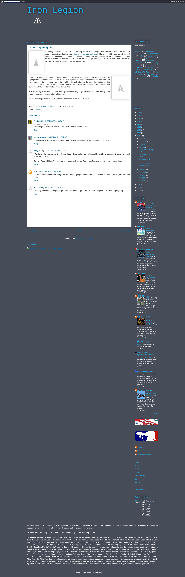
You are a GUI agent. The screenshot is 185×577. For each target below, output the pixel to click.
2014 (139, 127)
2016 (139, 121)
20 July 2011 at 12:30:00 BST (52, 121)
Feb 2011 (142, 181)
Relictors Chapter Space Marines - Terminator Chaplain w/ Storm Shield (151, 207)
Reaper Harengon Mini (144, 373)
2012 (139, 133)
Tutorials (138, 482)
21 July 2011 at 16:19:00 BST (56, 187)
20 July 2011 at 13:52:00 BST (56, 151)
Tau (136, 479)
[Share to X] (68, 106)
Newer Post (33, 230)
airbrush (137, 52)
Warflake (37, 121)
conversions (153, 54)
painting (37, 109)
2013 (139, 130)
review (138, 67)
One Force (138, 469)
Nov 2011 (142, 138)
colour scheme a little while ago (85, 54)
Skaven (137, 472)
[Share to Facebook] (70, 106)
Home (79, 230)
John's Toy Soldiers (144, 390)
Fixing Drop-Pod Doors (144, 155)
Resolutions (139, 489)
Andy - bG (38, 151)
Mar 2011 (142, 178)
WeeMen (140, 202)
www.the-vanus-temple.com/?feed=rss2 (145, 353)
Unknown (37, 171)
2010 (139, 184)
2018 (139, 115)
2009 (139, 187)
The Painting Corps (144, 273)
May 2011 (142, 172)
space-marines (149, 69)
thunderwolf (150, 74)
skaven (137, 69)
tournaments (140, 76)
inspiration (138, 58)
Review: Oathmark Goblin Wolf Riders (150, 393)
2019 (139, 112)
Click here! (138, 501)
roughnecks (151, 67)
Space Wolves (140, 475)
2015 (139, 124)
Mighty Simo (39, 137)
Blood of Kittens (143, 341)
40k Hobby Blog (143, 296)
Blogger (105, 572)
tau (157, 72)
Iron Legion (55, 10)
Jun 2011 (142, 169)
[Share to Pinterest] (72, 106)
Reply (36, 130)
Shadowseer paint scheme (145, 160)
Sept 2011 (142, 141)
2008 (139, 190)
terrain (140, 74)
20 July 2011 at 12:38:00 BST (55, 137)
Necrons (138, 465)
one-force (150, 60)
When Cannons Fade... (145, 371)
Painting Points (140, 486)
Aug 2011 (142, 144)
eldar (141, 56)
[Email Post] (59, 106)
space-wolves (142, 71)
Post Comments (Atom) (84, 238)
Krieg (147, 298)
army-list (149, 52)
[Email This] (64, 106)
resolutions (149, 65)
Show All (156, 413)
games (151, 56)
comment (138, 54)
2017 (139, 118)
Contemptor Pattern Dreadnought (145, 164)
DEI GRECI (141, 226)
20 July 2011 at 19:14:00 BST (53, 171)
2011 (139, 136)
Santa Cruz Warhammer (145, 249)
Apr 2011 (142, 175)
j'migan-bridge (150, 58)
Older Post (125, 230)
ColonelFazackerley (144, 454)
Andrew (139, 447)
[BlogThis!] (66, 106)
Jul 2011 (142, 147)
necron (137, 60)
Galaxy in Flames (143, 317)
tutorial (155, 76)
